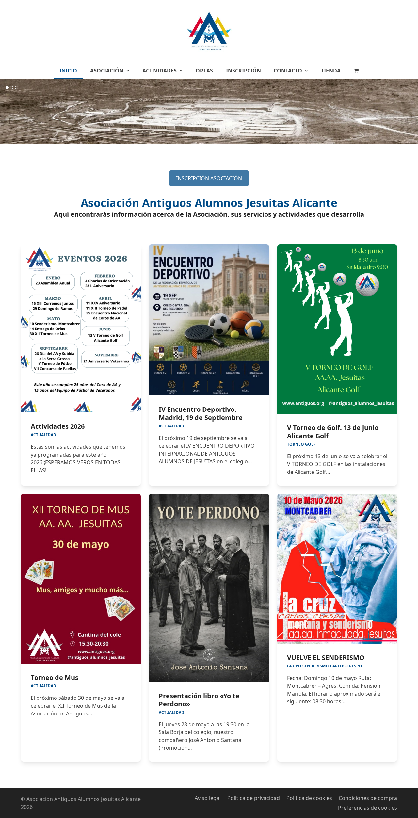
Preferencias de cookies (367, 807)
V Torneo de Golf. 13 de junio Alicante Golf (332, 431)
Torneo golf (301, 444)
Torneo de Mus (54, 677)
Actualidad (43, 435)
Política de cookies (309, 798)
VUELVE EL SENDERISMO (325, 657)
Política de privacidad (253, 798)
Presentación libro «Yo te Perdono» (199, 699)
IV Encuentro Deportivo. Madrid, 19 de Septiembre (201, 413)
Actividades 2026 (58, 426)
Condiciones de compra (368, 798)
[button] (356, 70)
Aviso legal (208, 798)
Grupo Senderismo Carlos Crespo (324, 666)
